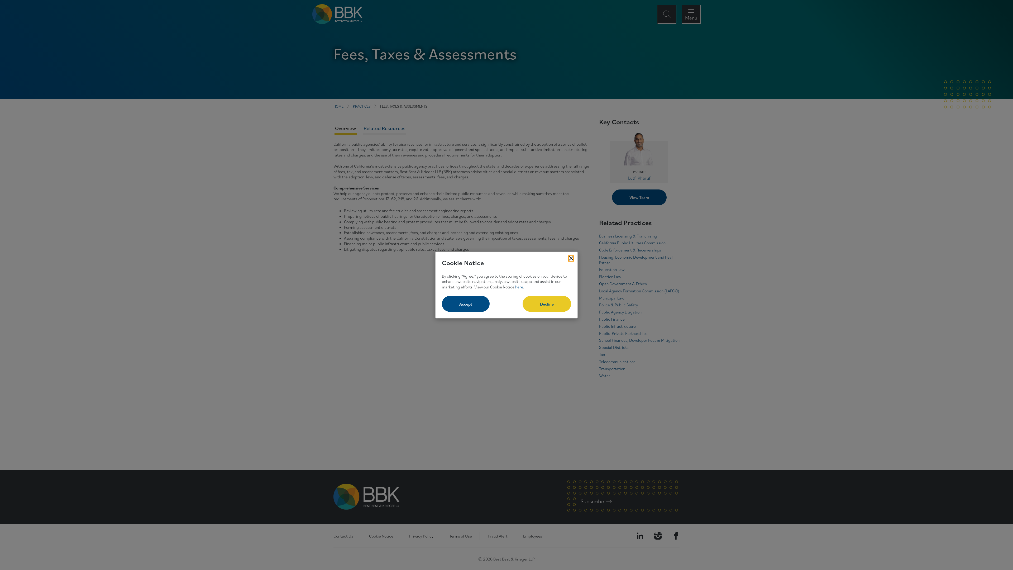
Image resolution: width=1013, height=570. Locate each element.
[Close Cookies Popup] (571, 258)
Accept (465, 303)
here (519, 286)
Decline (547, 303)
